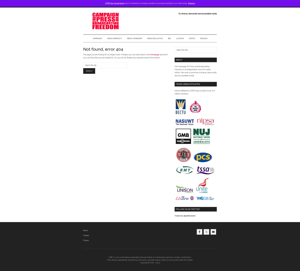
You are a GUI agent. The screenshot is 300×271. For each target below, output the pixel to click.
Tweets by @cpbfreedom (185, 216)
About (85, 230)
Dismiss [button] (191, 3)
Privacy (86, 240)
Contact (86, 235)
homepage (155, 54)
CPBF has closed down (114, 3)
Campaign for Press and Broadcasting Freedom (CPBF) (105, 21)
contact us (164, 260)
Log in (157, 263)
